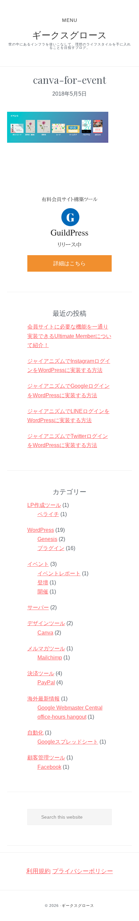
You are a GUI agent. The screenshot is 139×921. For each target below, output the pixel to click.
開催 (42, 591)
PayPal (46, 682)
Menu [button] (69, 20)
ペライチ (48, 514)
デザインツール (46, 623)
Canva (45, 633)
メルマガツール (46, 648)
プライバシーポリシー (82, 871)
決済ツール (40, 673)
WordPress (40, 530)
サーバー (38, 607)
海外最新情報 (43, 699)
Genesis (47, 539)
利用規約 (38, 871)
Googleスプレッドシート (67, 742)
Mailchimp (49, 657)
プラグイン (50, 548)
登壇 (42, 582)
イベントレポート (59, 573)
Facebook (49, 767)
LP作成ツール (44, 505)
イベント (38, 564)
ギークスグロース (69, 35)
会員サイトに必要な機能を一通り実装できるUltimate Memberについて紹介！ (69, 336)
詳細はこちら (69, 263)
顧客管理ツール (46, 757)
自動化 (35, 733)
